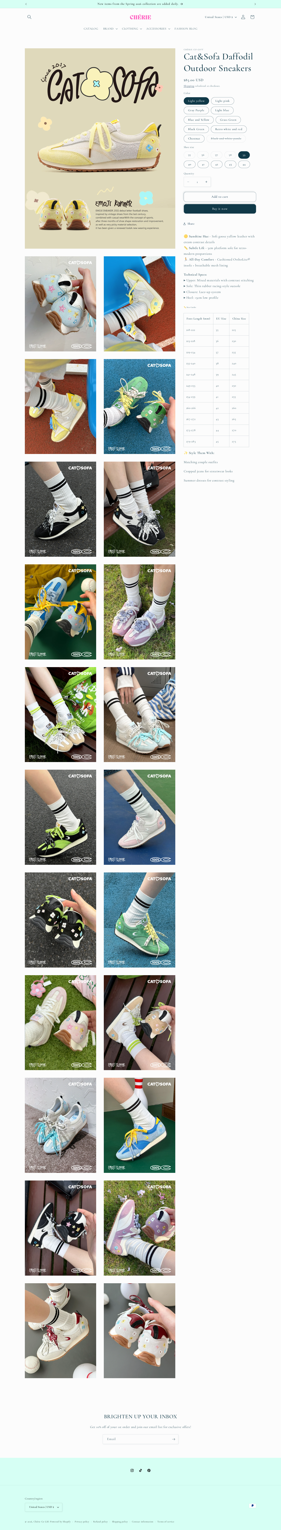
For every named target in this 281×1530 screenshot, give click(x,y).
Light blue (222, 110)
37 (218, 156)
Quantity (189, 173)
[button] (29, 17)
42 (216, 164)
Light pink (222, 101)
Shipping (189, 86)
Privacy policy (82, 1521)
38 (232, 156)
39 (244, 155)
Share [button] (191, 223)
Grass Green (228, 119)
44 (244, 164)
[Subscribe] (173, 1439)
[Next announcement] (255, 4)
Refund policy (100, 1521)
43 (230, 164)
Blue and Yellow (199, 119)
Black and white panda (228, 139)
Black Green (196, 129)
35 (191, 156)
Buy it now (220, 209)
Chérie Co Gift (41, 1521)
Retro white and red (228, 129)
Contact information (142, 1521)
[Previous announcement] (26, 4)
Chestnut (194, 138)
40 (189, 164)
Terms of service (165, 1521)
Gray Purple (196, 110)
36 (205, 156)
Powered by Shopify (60, 1521)
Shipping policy (120, 1521)
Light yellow (196, 101)
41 (203, 164)
